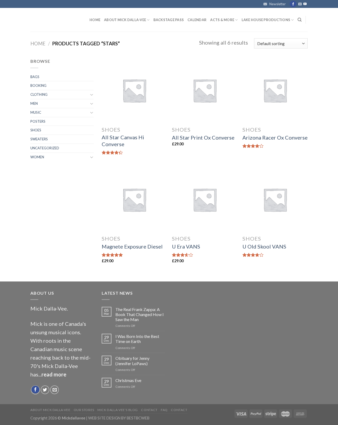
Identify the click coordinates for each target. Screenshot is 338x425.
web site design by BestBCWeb (118, 418)
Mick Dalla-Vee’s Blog (117, 410)
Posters (37, 121)
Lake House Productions (266, 20)
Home (95, 20)
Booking (38, 85)
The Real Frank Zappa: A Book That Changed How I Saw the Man (139, 314)
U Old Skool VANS (264, 246)
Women (37, 157)
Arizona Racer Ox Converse (275, 137)
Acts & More (222, 20)
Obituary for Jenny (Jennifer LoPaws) (132, 361)
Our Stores (84, 410)
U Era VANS (186, 246)
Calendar (196, 20)
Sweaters (39, 139)
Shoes (35, 130)
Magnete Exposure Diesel (132, 246)
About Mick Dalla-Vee (125, 20)
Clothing (39, 94)
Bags (34, 77)
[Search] (300, 20)
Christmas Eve (128, 380)
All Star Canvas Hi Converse (123, 140)
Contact (149, 410)
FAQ (164, 410)
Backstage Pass (168, 20)
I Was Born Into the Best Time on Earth (137, 339)
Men (34, 103)
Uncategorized (44, 148)
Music (35, 112)
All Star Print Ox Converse (203, 137)
